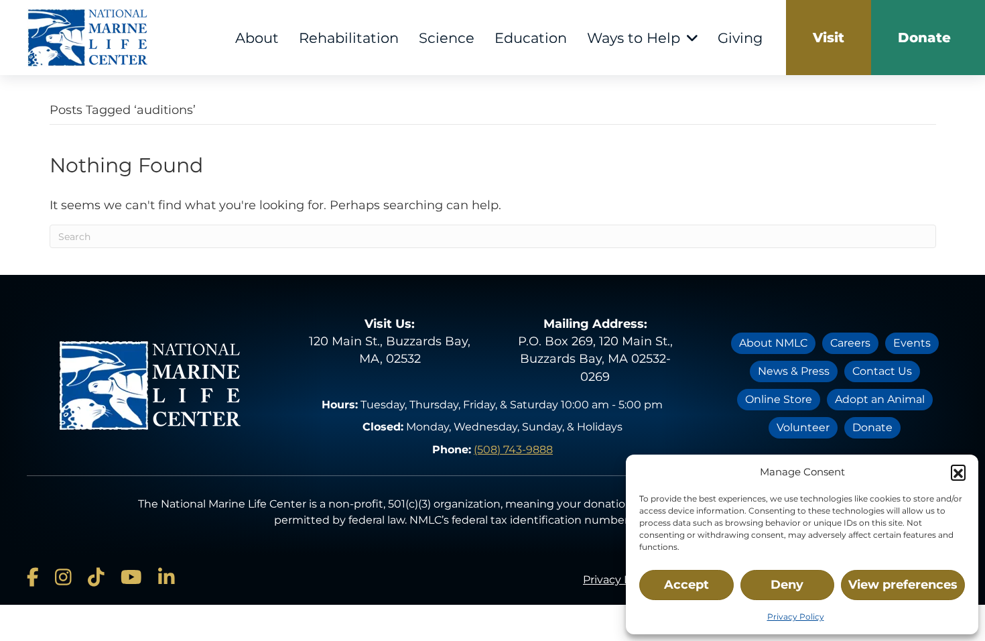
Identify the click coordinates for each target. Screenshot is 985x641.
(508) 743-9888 (513, 449)
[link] (828, 37)
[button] (958, 472)
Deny (787, 584)
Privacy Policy (795, 616)
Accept (686, 584)
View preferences (903, 584)
